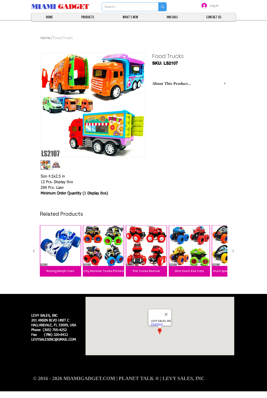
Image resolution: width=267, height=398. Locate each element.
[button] (87, 17)
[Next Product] (233, 250)
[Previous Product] (33, 250)
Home (45, 37)
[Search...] (162, 7)
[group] (133, 251)
